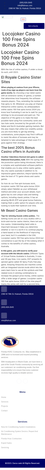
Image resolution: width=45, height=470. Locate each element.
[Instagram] (23, 11)
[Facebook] (19, 11)
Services (4, 402)
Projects (4, 406)
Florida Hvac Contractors (11, 439)
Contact (4, 411)
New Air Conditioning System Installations (18, 427)
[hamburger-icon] (23, 19)
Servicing (5, 447)
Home (3, 397)
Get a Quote (33, 26)
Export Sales (6, 443)
